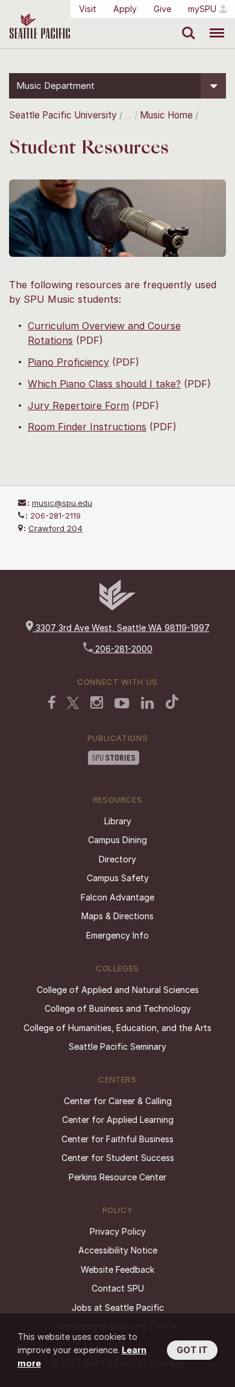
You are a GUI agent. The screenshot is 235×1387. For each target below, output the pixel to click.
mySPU (202, 9)
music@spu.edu (62, 503)
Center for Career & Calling (118, 1101)
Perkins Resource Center (117, 1177)
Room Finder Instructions (87, 427)
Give (162, 9)
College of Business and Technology (118, 1008)
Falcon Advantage (117, 897)
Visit (87, 9)
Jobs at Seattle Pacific (118, 1307)
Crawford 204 (55, 528)
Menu (212, 24)
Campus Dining (117, 840)
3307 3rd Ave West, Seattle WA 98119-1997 (121, 627)
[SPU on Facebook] (51, 703)
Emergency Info (117, 935)
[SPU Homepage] (117, 607)
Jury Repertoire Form (78, 405)
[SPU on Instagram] (96, 703)
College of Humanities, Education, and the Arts (118, 1028)
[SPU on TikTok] (172, 702)
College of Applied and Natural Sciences (118, 989)
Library (117, 821)
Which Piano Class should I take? (104, 384)
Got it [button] (192, 1350)
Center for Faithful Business (117, 1139)
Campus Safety (118, 878)
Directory (117, 859)
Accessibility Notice (117, 1250)
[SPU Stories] (113, 759)
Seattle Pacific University (63, 115)
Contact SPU (118, 1288)
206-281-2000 (122, 649)
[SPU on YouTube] (122, 704)
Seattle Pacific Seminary (117, 1046)
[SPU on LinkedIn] (147, 704)
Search (185, 24)
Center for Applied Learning (118, 1119)
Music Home (166, 115)
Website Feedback (117, 1269)
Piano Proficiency (68, 362)
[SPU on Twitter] (73, 704)
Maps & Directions (117, 916)
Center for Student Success (117, 1158)
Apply (125, 9)
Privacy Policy (118, 1231)
